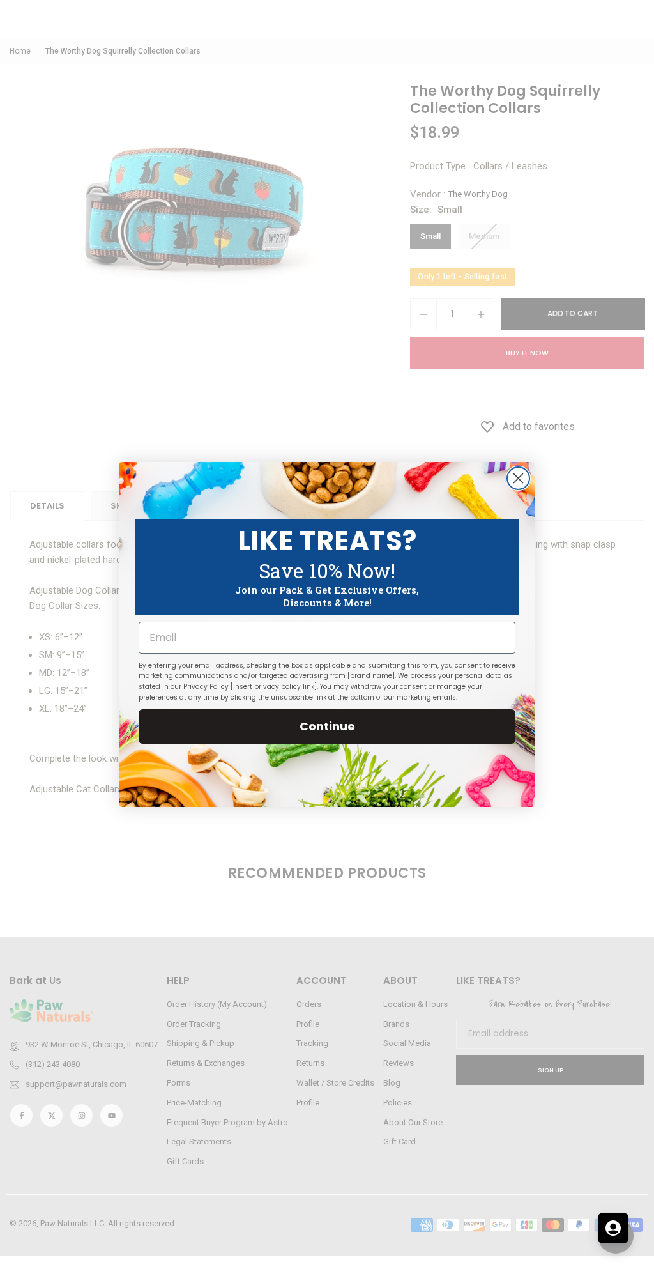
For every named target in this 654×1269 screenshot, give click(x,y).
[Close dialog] (518, 478)
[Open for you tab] (613, 1228)
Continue (327, 726)
